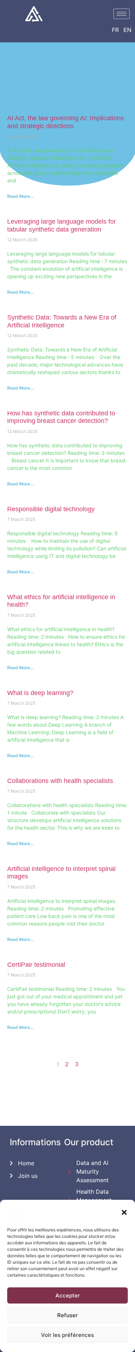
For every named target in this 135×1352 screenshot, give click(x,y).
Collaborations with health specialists (60, 780)
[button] (124, 1212)
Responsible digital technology (51, 509)
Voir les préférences (67, 1335)
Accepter (67, 1295)
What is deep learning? (40, 692)
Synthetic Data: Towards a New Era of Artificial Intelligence (61, 321)
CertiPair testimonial (36, 964)
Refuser (67, 1315)
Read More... (20, 196)
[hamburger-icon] (121, 14)
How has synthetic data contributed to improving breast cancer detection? (61, 417)
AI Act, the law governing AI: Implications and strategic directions (65, 122)
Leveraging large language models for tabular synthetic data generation (61, 225)
